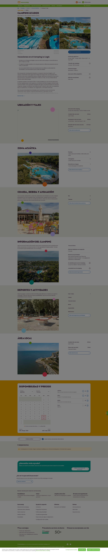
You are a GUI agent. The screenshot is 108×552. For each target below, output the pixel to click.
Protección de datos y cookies (43, 550)
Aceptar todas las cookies (93, 549)
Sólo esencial (82, 549)
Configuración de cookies (71, 549)
